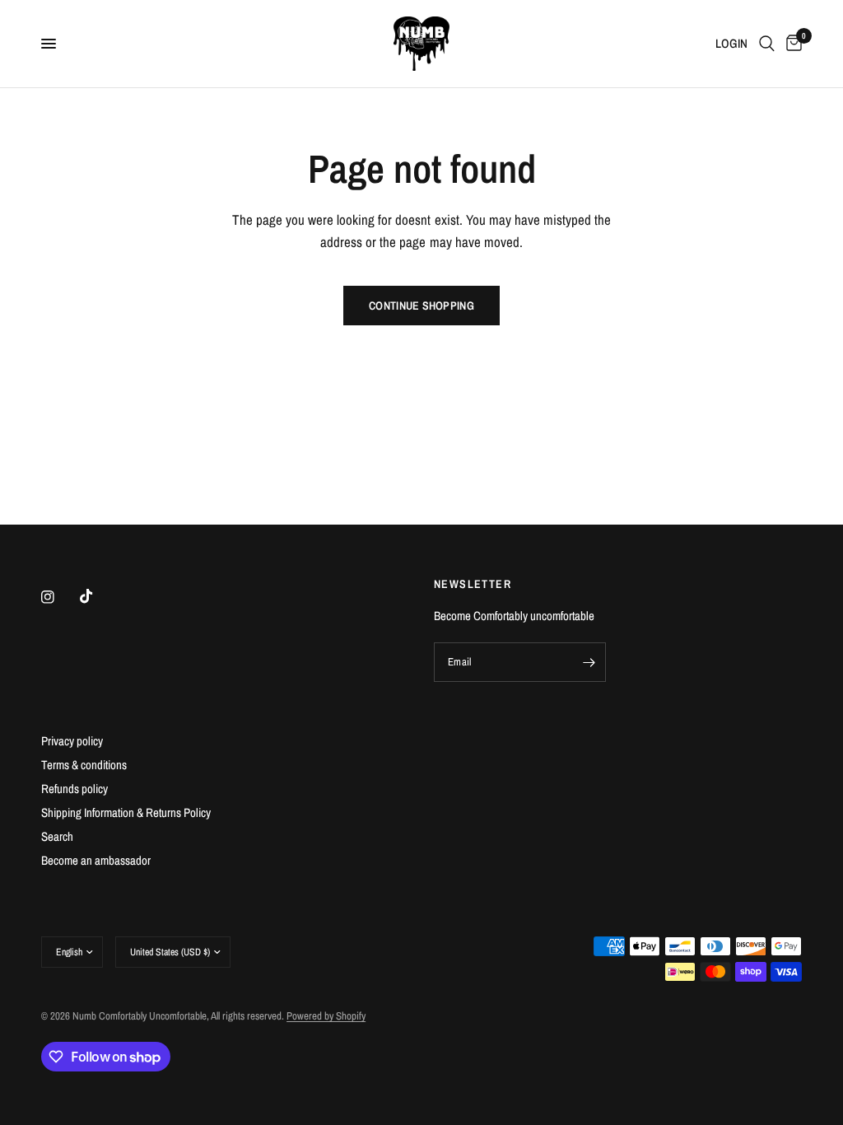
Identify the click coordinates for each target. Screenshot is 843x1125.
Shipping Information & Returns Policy (126, 812)
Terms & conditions (84, 764)
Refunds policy (74, 788)
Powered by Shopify (326, 1016)
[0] (791, 43)
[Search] (766, 43)
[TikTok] (98, 596)
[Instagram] (59, 597)
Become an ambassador (96, 860)
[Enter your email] (589, 662)
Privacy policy (72, 740)
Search (57, 836)
